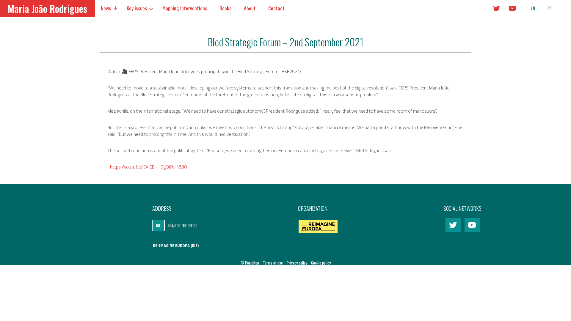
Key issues (137, 8)
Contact (276, 8)
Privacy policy (297, 263)
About (250, 8)
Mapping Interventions (184, 8)
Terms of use (273, 263)
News (106, 8)
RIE (158, 226)
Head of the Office (182, 226)
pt (550, 8)
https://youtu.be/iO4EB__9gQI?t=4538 (148, 166)
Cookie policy (321, 263)
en (533, 8)
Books (225, 8)
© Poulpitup (250, 263)
